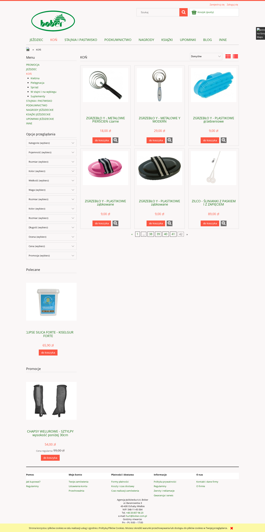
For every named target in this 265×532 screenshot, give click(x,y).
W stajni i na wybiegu (43, 91)
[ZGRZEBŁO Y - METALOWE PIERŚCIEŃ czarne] (105, 90)
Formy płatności (120, 481)
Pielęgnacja (37, 82)
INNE (29, 123)
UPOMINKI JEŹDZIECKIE (40, 119)
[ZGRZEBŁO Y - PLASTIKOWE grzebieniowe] (213, 90)
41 (173, 234)
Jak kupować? (33, 481)
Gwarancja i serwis (163, 495)
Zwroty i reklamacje (164, 490)
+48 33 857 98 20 (134, 512)
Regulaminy (32, 486)
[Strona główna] (53, 20)
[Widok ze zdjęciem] (228, 56)
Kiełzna (35, 78)
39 (158, 234)
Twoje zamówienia (78, 481)
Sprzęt (34, 87)
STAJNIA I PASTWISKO (39, 101)
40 (165, 234)
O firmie (200, 486)
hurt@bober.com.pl (136, 516)
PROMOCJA (32, 64)
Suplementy (38, 96)
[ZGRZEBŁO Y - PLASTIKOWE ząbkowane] (105, 173)
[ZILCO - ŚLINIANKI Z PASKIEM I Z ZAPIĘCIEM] (213, 173)
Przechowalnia (76, 490)
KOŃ (29, 73)
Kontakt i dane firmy (207, 481)
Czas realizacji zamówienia (125, 490)
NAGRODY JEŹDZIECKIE (40, 110)
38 (150, 234)
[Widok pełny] (235, 56)
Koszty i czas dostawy (122, 486)
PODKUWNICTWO (36, 105)
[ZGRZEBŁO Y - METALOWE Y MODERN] (159, 90)
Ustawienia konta (78, 486)
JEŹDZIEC (31, 69)
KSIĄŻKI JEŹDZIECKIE (38, 114)
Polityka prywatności (165, 481)
